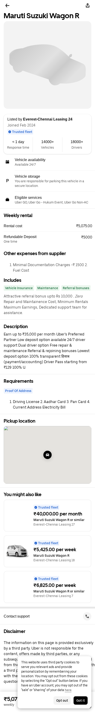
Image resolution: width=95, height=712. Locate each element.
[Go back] (7, 5)
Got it (80, 700)
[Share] (87, 5)
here (68, 690)
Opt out (62, 700)
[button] (49, 226)
